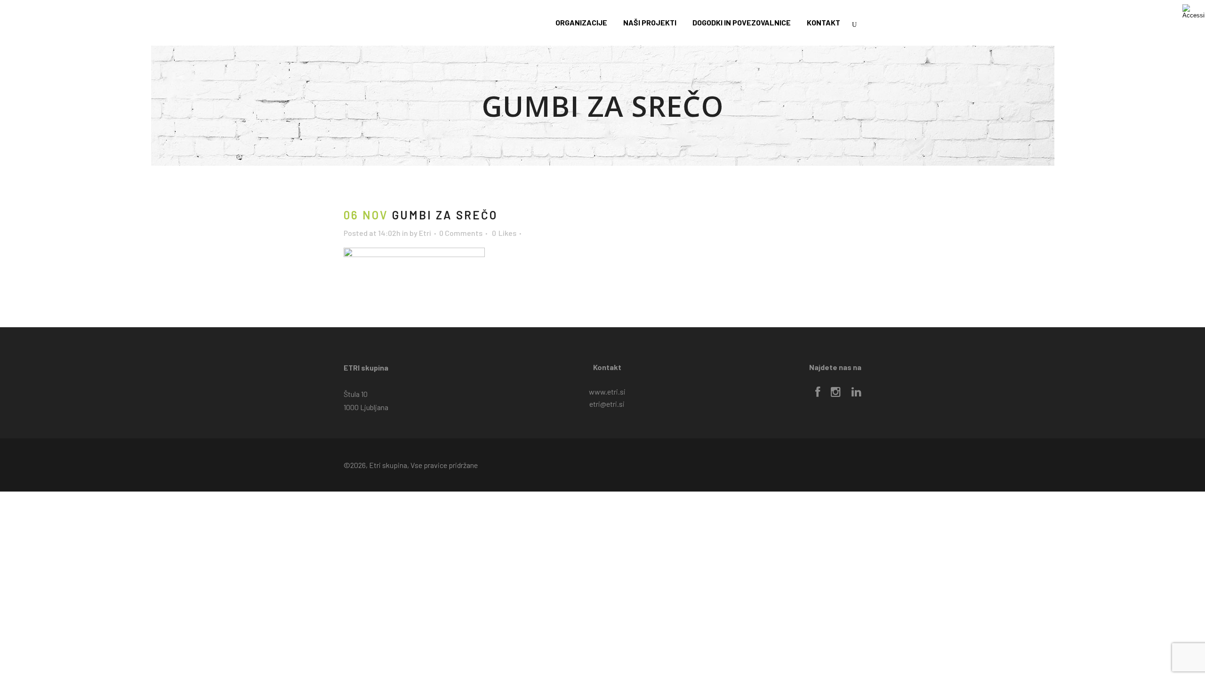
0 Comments (460, 232)
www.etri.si (607, 391)
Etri (425, 232)
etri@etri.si (607, 403)
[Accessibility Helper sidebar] (1193, 11)
